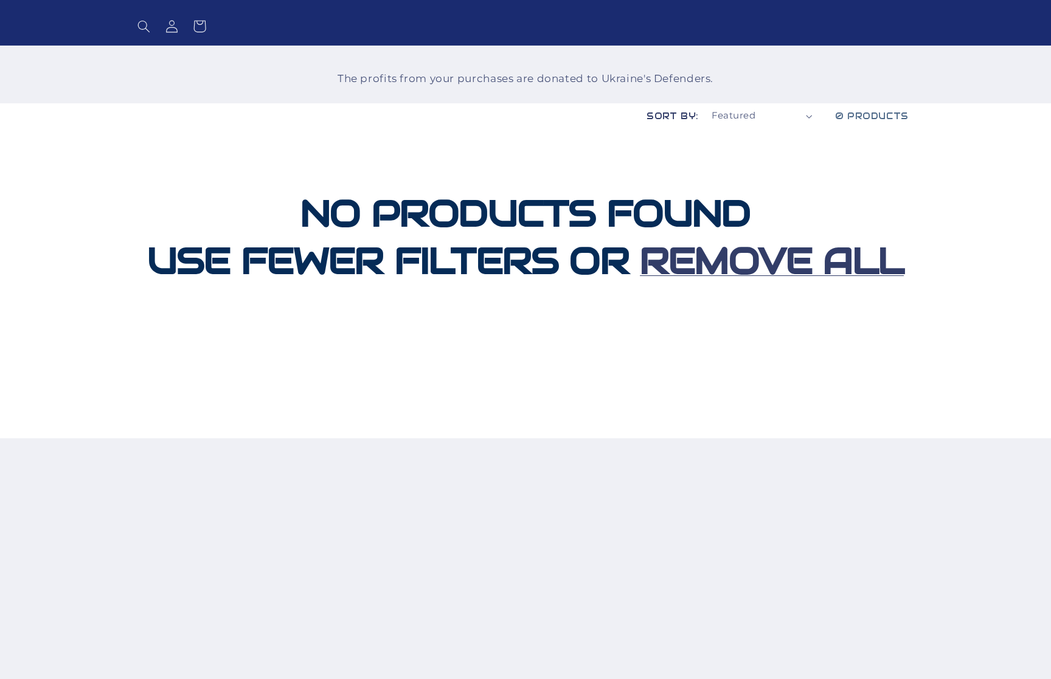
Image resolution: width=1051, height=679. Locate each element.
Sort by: (672, 116)
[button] (144, 26)
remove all (772, 260)
